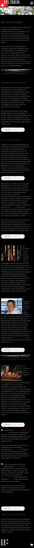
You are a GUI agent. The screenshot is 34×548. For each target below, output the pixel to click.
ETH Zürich (13, 207)
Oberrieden (17, 466)
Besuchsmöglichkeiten (7, 477)
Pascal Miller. (16, 449)
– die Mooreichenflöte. (19, 337)
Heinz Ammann (18, 430)
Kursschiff (11, 479)
